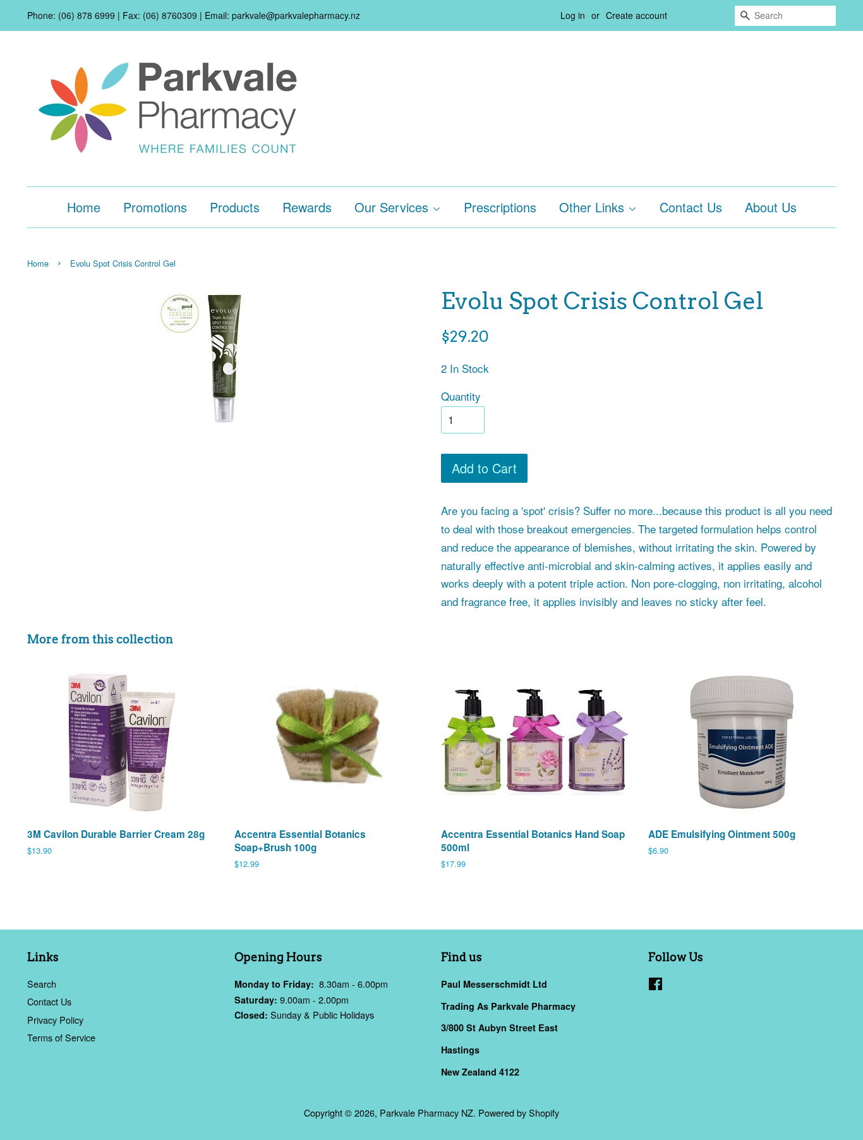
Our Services (393, 207)
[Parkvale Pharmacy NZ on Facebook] (655, 985)
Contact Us (691, 207)
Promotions (155, 207)
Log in (572, 15)
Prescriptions (500, 207)
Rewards (307, 207)
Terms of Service (61, 1037)
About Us (771, 207)
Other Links (593, 207)
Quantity (461, 396)
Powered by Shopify (518, 1112)
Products (235, 207)
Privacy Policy (55, 1019)
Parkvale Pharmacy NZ (426, 1112)
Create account (636, 15)
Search (41, 983)
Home (83, 207)
